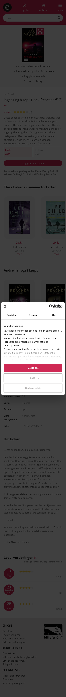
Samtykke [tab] (12, 315)
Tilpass (31, 378)
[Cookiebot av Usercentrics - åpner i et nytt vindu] (49, 306)
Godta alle (33, 367)
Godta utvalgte (33, 388)
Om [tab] (54, 315)
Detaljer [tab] (33, 315)
